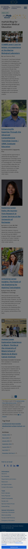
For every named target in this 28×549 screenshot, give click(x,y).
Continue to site (14, 547)
